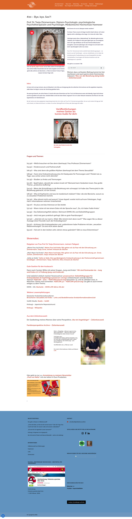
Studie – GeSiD (43, 301)
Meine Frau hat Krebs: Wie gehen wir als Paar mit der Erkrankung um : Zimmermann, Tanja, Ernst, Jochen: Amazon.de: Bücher (62, 248)
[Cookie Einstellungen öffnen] (3, 517)
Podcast (91, 4)
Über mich (68, 4)
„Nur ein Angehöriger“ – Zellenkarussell (88, 320)
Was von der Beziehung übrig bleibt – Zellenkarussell (85, 77)
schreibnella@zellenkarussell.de (77, 422)
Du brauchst (84, 4)
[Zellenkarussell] (32, 4)
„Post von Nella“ (59, 5)
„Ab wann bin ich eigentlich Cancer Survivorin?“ (40, 429)
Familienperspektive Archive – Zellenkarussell (45, 325)
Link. (55, 350)
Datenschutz (31, 454)
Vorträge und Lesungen (91, 5)
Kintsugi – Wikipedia (34, 308)
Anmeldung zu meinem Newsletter (57, 375)
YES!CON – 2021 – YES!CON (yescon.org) (50, 280)
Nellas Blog (76, 4)
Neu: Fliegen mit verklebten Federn (74, 5)
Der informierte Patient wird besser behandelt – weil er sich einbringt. (45, 435)
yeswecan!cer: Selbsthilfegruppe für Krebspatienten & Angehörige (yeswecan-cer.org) (59, 277)
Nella (36, 514)
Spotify (33, 66)
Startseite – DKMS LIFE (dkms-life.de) (50, 287)
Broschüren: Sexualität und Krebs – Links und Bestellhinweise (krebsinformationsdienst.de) (61, 297)
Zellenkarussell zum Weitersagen (36, 446)
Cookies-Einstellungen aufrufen (76, 502)
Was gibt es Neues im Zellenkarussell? (37, 422)
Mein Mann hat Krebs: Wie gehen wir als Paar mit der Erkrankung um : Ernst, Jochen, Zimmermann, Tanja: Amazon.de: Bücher (64, 253)
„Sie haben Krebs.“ (59, 4)
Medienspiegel (99, 4)
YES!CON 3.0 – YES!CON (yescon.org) (68, 281)
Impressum (31, 449)
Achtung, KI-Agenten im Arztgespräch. (37, 432)
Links (29, 451)
